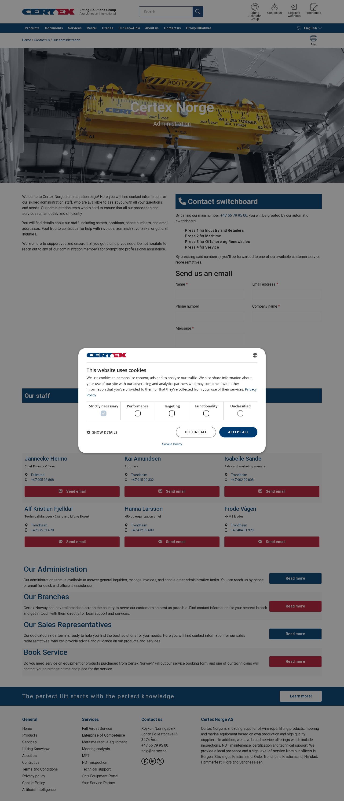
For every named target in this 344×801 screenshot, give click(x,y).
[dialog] (172, 400)
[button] (102, 432)
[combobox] (255, 355)
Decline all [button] (196, 432)
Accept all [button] (238, 432)
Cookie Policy (172, 444)
